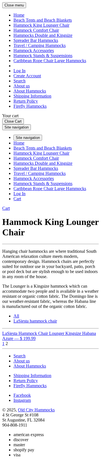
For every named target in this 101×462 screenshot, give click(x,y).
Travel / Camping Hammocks (39, 45)
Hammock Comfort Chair (36, 30)
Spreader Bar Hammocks (35, 40)
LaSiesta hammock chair (35, 321)
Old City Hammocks (36, 409)
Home (18, 15)
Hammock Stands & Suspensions (42, 55)
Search (19, 80)
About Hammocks (29, 91)
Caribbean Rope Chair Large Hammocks (49, 60)
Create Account (27, 75)
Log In (19, 70)
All (16, 316)
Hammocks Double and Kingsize (42, 35)
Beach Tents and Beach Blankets (42, 20)
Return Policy (25, 101)
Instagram (22, 400)
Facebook (22, 395)
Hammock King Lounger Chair (41, 25)
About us (21, 86)
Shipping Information (32, 96)
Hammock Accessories (33, 50)
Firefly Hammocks (30, 106)
